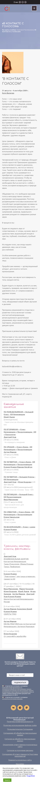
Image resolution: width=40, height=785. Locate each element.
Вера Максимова (11, 500)
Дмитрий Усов (10, 437)
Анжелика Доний (24, 609)
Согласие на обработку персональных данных (20, 740)
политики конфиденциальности (12, 687)
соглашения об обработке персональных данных (17, 690)
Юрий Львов (9, 417)
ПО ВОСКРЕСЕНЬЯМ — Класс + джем (19, 527)
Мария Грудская (26, 589)
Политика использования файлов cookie (20, 725)
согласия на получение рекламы (12, 699)
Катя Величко (8, 93)
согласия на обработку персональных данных (16, 689)
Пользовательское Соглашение (20, 729)
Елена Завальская (12, 517)
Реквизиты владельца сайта (20, 760)
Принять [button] (7, 780)
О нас (16, 2)
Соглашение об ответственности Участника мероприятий (20, 755)
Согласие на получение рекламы (20, 750)
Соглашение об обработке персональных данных (20, 734)
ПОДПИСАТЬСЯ (20, 682)
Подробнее (30, 776)
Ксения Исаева (10, 467)
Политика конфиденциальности (20, 722)
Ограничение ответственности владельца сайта (20, 746)
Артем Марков (10, 452)
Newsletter (20, 764)
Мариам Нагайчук (24, 467)
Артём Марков (18, 594)
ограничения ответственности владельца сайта (17, 692)
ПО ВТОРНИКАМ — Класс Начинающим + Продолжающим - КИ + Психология (20, 432)
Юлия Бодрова (24, 482)
